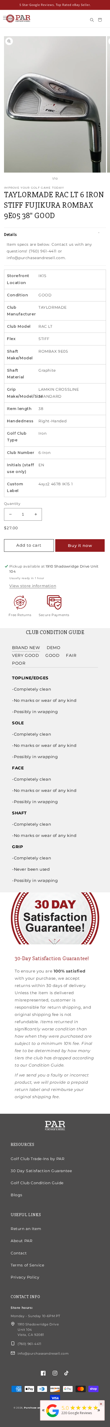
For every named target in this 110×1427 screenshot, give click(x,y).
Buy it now (80, 545)
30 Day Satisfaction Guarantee (41, 1170)
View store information (32, 585)
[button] (5, 18)
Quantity (12, 503)
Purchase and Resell (38, 1407)
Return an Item (26, 1228)
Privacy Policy (25, 1277)
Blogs (16, 1195)
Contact (19, 1253)
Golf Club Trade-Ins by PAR (38, 1158)
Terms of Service (27, 1265)
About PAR (21, 1240)
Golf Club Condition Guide (37, 1182)
